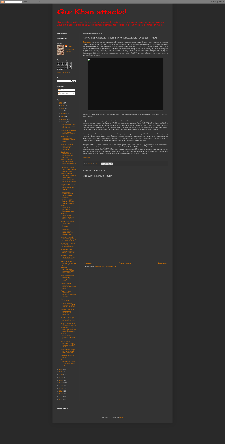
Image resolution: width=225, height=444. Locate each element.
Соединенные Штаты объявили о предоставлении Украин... (68, 186)
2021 (61, 372)
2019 (61, 377)
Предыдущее (162, 263)
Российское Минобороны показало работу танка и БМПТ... (67, 216)
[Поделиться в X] (107, 164)
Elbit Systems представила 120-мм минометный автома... (67, 154)
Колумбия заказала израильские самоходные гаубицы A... (67, 312)
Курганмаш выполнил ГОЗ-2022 (68, 299)
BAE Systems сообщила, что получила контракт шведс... (68, 139)
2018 (61, 380)
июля (63, 105)
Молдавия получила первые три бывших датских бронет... (68, 263)
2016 (61, 385)
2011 (61, 399)
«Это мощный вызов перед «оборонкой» (68, 180)
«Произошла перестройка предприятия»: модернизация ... (67, 232)
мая (62, 111)
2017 (61, 383)
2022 (61, 369)
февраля (64, 119)
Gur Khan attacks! (91, 11)
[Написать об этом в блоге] (105, 164)
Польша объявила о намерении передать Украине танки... (68, 278)
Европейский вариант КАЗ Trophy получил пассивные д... (68, 169)
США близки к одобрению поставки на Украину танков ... (67, 208)
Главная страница (125, 263)
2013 (61, 394)
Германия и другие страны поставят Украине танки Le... (68, 201)
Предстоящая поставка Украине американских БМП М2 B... (68, 344)
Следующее (88, 263)
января (63, 122)
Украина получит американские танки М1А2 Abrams (68, 175)
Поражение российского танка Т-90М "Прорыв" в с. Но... (68, 362)
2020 (61, 375)
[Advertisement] (140, 244)
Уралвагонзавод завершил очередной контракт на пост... (68, 286)
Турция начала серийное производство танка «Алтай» (68, 293)
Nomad (70, 46)
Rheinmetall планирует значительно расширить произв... (68, 132)
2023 (61, 103)
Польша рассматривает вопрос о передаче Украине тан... (68, 336)
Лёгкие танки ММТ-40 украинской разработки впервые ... (68, 224)
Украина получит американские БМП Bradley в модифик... (68, 305)
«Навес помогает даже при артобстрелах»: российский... (68, 125)
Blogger (121, 417)
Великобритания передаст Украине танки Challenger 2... (68, 251)
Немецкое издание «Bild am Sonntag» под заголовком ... (68, 257)
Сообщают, (87, 42)
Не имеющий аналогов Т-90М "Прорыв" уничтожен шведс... (68, 245)
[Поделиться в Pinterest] (111, 164)
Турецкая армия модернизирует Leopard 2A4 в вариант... (67, 194)
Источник (86, 158)
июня (63, 108)
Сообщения (64, 90)
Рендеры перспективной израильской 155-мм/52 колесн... (67, 270)
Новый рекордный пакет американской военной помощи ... (68, 329)
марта (63, 116)
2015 (61, 388)
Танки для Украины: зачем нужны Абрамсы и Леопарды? (67, 146)
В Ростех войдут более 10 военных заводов (68, 324)
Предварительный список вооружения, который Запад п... (68, 238)
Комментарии (64, 93)
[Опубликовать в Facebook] (109, 164)
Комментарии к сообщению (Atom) (105, 266)
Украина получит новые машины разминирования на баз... (68, 162)
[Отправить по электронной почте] (102, 164)
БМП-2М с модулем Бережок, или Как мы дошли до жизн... (68, 318)
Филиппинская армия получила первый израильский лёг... (68, 351)
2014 (61, 391)
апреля (63, 114)
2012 (61, 396)
